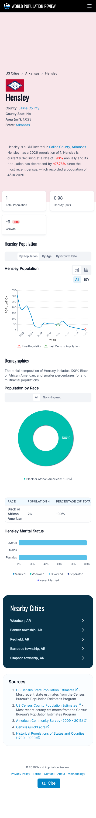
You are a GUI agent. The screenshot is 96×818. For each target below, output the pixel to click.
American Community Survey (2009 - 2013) (49, 720)
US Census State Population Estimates (45, 690)
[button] (89, 6)
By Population (28, 256)
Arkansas (32, 73)
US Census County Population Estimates (46, 705)
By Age (46, 256)
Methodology (76, 773)
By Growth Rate (66, 256)
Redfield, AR (19, 639)
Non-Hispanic (52, 397)
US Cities (12, 73)
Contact (49, 773)
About (61, 773)
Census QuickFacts (30, 727)
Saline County (28, 108)
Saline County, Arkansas (67, 147)
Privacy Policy (20, 773)
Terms (37, 773)
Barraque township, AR (27, 649)
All (77, 279)
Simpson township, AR (27, 658)
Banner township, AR (26, 630)
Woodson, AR (20, 620)
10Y (86, 279)
